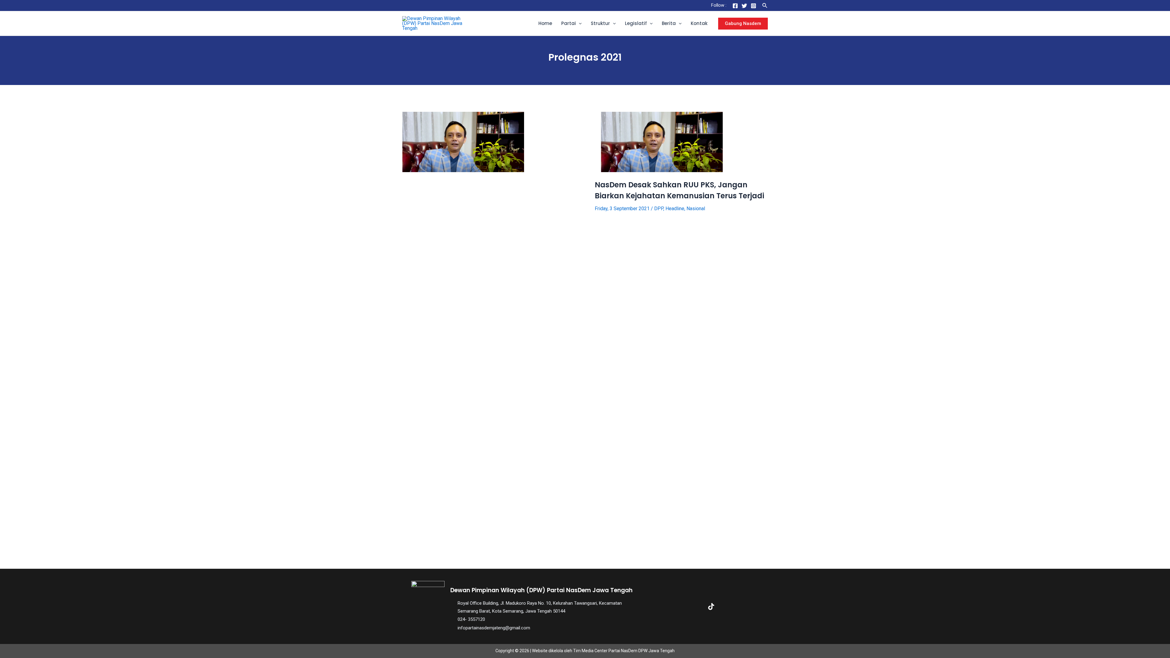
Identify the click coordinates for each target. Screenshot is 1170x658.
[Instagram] (753, 6)
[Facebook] (735, 6)
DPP (658, 208)
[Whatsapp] (750, 606)
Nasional (695, 208)
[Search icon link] (765, 5)
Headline (674, 208)
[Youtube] (730, 606)
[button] (579, 23)
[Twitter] (744, 6)
